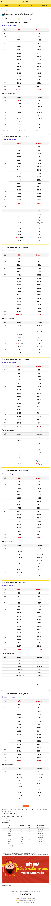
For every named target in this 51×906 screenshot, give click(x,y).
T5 (21, 19)
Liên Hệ (27, 902)
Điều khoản (33, 902)
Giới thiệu (17, 902)
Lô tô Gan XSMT (5, 130)
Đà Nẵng (19, 30)
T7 (27, 19)
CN (30, 19)
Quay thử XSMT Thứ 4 (21, 130)
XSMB (6, 5)
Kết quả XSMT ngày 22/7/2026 (9, 474)
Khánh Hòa (39, 30)
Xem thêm (26, 806)
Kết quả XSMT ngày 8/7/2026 (8, 697)
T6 (24, 19)
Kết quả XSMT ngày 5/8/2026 (8, 251)
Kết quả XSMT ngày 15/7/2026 (9, 585)
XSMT (19, 5)
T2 (12, 19)
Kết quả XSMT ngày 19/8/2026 (9, 26)
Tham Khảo (25, 891)
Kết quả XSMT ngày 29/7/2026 (9, 362)
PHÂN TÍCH (44, 5)
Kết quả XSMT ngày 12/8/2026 (9, 139)
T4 (18, 19)
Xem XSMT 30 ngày (35, 130)
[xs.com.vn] (25, 895)
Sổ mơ (38, 891)
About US (23, 902)
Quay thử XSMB (32, 891)
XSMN (32, 5)
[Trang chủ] (25, 2)
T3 (15, 19)
